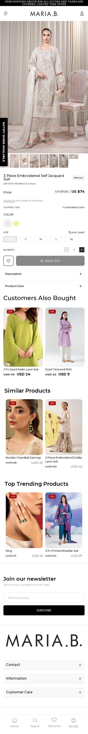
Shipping (9, 200)
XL (74, 239)
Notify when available (4, 142)
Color (8, 214)
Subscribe (44, 610)
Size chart (78, 232)
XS (13, 239)
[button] (6, 13)
